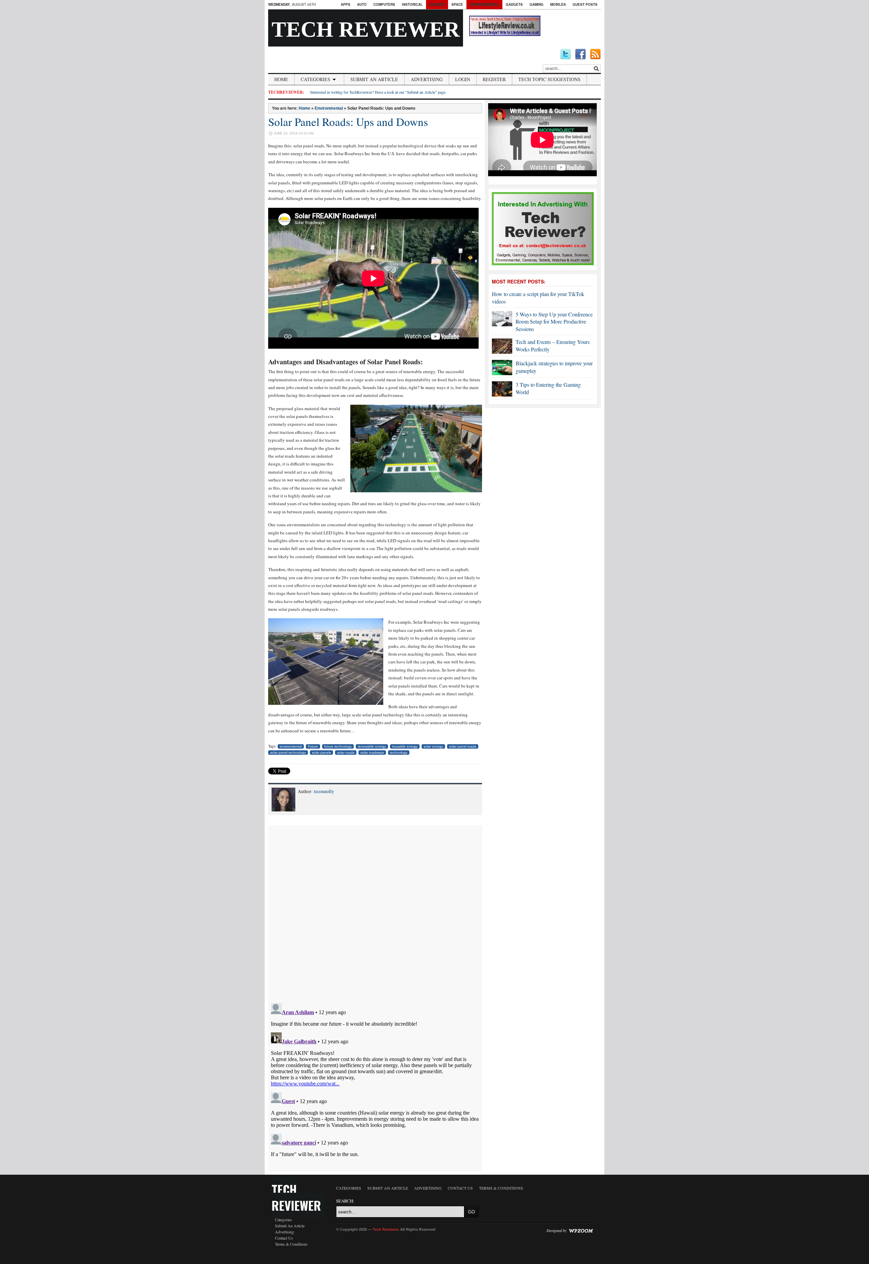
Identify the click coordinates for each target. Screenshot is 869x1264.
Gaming (536, 4)
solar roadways (372, 752)
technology (398, 752)
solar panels (321, 752)
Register (494, 79)
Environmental (484, 4)
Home (281, 79)
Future (313, 746)
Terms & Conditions (291, 1244)
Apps (345, 4)
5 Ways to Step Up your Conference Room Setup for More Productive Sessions (554, 321)
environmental (291, 746)
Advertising (427, 79)
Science (437, 4)
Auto (362, 4)
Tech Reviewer (366, 29)
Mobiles (558, 4)
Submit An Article (374, 79)
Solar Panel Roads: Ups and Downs (348, 121)
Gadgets (514, 4)
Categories (315, 79)
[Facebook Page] (580, 54)
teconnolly (324, 791)
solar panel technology (288, 752)
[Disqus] (375, 910)
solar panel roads (462, 746)
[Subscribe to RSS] (595, 54)
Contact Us (284, 1238)
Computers (384, 4)
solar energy (433, 746)
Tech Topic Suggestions (549, 79)
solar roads (345, 752)
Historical (412, 4)
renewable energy (372, 746)
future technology (338, 746)
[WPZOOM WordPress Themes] (581, 1230)
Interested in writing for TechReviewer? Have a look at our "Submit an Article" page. (378, 92)
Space (457, 4)
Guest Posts (585, 4)
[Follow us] (565, 54)
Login (462, 79)
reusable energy (405, 746)
